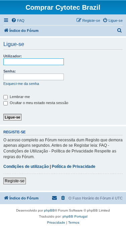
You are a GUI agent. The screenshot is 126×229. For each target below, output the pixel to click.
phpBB (49, 210)
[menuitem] (18, 20)
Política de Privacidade (73, 166)
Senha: (9, 71)
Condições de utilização (26, 166)
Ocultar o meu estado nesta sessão (38, 103)
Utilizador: (12, 56)
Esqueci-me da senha (21, 84)
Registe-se (15, 181)
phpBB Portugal (74, 216)
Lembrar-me (19, 97)
